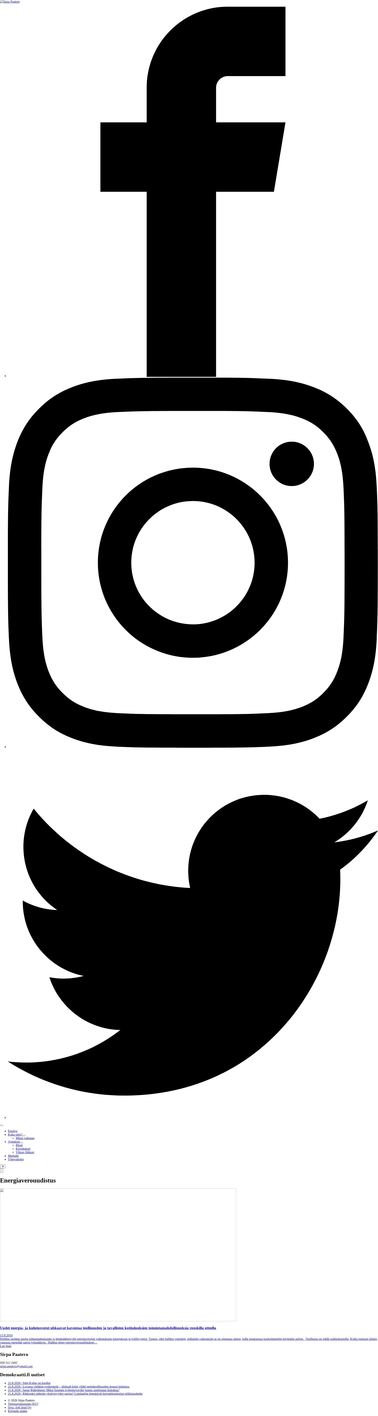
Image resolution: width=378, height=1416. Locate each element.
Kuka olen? (15, 1134)
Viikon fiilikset (25, 1152)
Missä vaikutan (25, 1138)
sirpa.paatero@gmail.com (16, 1366)
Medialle (13, 1155)
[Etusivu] (10, 1)
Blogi (19, 1145)
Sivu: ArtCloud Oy (20, 1407)
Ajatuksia (14, 1141)
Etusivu (12, 1131)
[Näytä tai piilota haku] (1, 1171)
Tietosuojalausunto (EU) (23, 1404)
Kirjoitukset (23, 1148)
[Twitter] (193, 1117)
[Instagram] (193, 746)
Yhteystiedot (16, 1159)
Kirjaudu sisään (17, 1411)
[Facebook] (193, 375)
